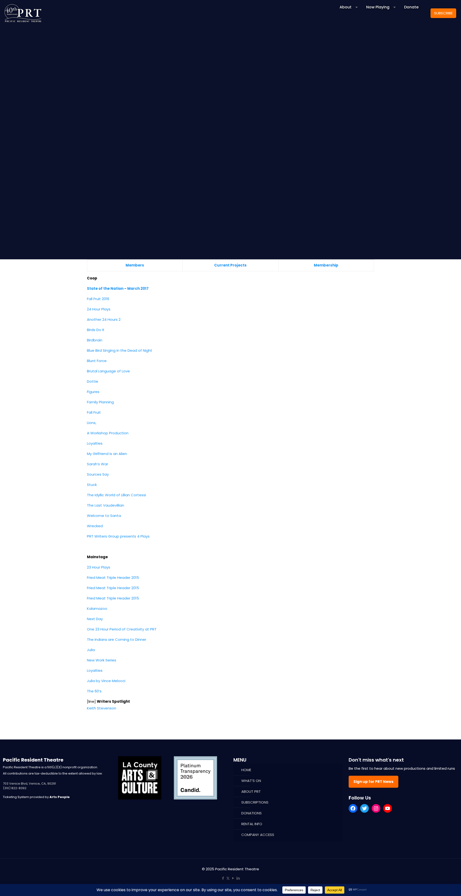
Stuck (92, 484)
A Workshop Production (107, 433)
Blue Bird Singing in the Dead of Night (119, 350)
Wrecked (95, 525)
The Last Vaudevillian (105, 505)
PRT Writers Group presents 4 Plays (118, 536)
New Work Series (101, 660)
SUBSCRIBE (443, 13)
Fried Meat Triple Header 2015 (113, 577)
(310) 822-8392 (14, 788)
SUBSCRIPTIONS (254, 802)
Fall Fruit (94, 412)
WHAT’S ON (251, 780)
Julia (91, 649)
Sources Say (98, 474)
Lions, (91, 422)
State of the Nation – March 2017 (118, 288)
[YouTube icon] (233, 878)
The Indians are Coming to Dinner (116, 639)
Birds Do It (95, 329)
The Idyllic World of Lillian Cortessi (116, 494)
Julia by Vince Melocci (106, 680)
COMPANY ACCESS (257, 834)
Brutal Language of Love (108, 371)
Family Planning (100, 402)
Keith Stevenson (101, 708)
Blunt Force (97, 360)
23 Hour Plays (98, 567)
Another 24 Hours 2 (104, 319)
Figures (93, 391)
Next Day (95, 618)
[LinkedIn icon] (238, 878)
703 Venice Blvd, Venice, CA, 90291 (29, 783)
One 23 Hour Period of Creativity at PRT (122, 629)
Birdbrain (94, 340)
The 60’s (94, 691)
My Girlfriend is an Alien (107, 453)
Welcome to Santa (104, 515)
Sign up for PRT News (373, 781)
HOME (246, 769)
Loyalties (95, 443)
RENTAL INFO (251, 823)
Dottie (92, 381)
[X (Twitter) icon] (228, 878)
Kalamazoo (97, 608)
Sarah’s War (97, 463)
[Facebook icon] (223, 878)
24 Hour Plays (98, 309)
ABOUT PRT (251, 791)
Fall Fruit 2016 (98, 298)
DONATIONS (251, 813)
